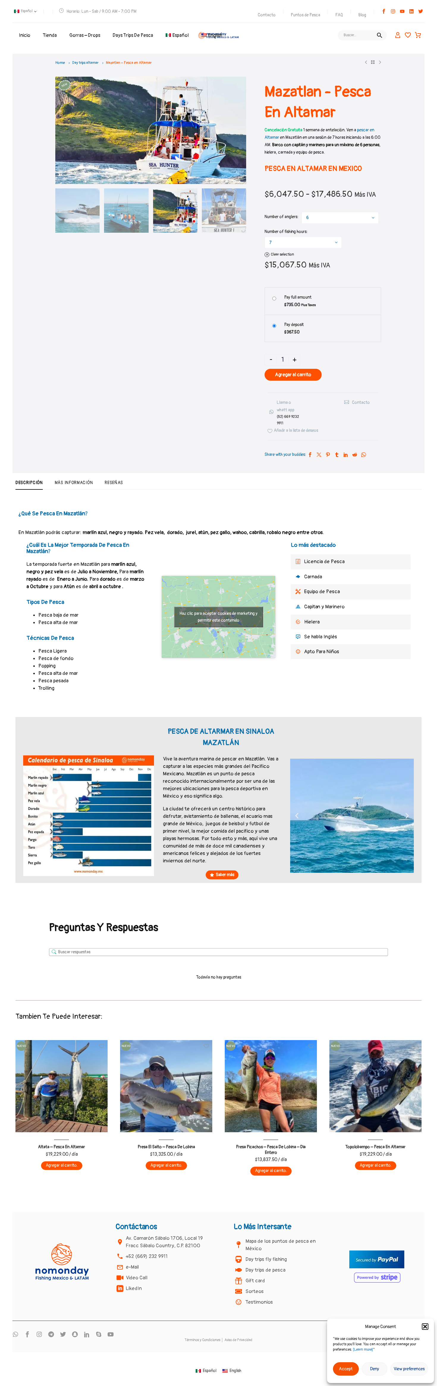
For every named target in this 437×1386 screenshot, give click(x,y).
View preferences (409, 1369)
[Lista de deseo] (407, 35)
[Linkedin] (411, 11)
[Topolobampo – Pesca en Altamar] (375, 1086)
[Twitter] (319, 454)
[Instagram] (393, 11)
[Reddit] (354, 454)
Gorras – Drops (84, 35)
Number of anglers (281, 216)
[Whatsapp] (15, 1334)
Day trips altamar (85, 63)
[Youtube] (402, 11)
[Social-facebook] (383, 11)
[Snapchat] (75, 1334)
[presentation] (62, 130)
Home (60, 63)
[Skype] (99, 1334)
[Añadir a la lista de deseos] (101, 1046)
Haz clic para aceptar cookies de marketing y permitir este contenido (218, 617)
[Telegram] (51, 1334)
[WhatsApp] (363, 454)
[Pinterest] (327, 454)
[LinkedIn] (345, 454)
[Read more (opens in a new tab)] (285, 413)
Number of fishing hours (285, 231)
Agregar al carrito (293, 375)
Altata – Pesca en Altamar (61, 1146)
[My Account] (397, 35)
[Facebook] (310, 454)
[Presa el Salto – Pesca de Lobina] (166, 1086)
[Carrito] (418, 35)
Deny (374, 1369)
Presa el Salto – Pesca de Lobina (166, 1146)
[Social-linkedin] (87, 1334)
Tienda (50, 35)
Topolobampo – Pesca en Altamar (375, 1146)
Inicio (24, 35)
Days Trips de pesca (133, 35)
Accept (346, 1369)
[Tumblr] (336, 454)
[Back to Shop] (373, 62)
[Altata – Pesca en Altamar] (61, 1086)
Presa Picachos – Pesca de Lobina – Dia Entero (271, 1149)
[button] (425, 1327)
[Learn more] (363, 1349)
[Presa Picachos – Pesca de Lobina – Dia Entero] (271, 1086)
